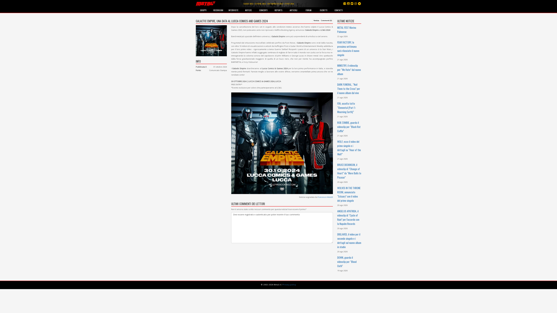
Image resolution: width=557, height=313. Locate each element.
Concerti (263, 10)
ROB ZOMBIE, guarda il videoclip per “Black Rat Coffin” (349, 127)
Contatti (338, 10)
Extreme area (260, 4)
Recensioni (218, 10)
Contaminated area (275, 4)
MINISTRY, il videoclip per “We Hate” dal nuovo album (349, 70)
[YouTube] (348, 4)
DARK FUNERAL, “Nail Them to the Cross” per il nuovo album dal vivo (348, 89)
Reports (278, 10)
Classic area (248, 4)
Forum (308, 10)
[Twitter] (352, 4)
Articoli (293, 10)
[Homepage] (206, 3)
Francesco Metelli (325, 197)
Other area (289, 4)
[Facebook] (344, 4)
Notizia (316, 21)
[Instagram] (359, 4)
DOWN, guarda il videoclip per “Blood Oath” (347, 262)
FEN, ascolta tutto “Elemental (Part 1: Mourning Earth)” (346, 108)
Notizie (248, 10)
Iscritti (323, 10)
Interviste (233, 10)
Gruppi (203, 10)
